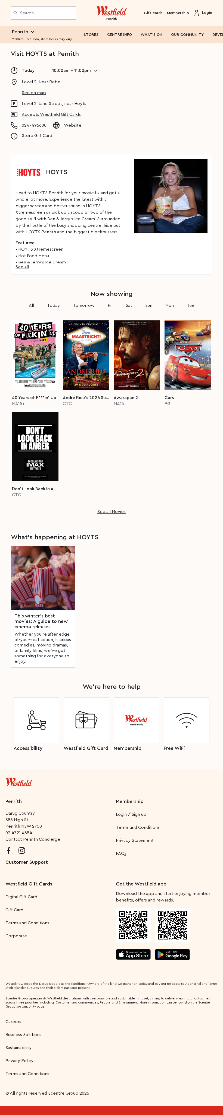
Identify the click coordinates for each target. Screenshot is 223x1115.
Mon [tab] (169, 305)
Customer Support (26, 862)
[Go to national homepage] (19, 781)
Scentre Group (63, 1093)
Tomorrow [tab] (84, 305)
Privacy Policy (19, 1061)
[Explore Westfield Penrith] (111, 13)
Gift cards (153, 13)
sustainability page (30, 1006)
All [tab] (31, 305)
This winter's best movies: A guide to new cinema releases (41, 621)
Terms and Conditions (138, 827)
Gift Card (14, 910)
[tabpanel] (111, 415)
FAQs (121, 853)
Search (27, 13)
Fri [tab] (110, 305)
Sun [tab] (148, 305)
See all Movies (111, 511)
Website (72, 125)
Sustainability (18, 1048)
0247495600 (34, 125)
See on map (34, 93)
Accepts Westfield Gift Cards (51, 114)
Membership (178, 13)
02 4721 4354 (18, 833)
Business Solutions (23, 1035)
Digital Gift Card (21, 897)
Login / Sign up (131, 814)
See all (22, 267)
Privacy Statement (135, 840)
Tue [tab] (190, 305)
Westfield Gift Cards (28, 883)
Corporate (16, 936)
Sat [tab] (129, 305)
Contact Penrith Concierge (32, 839)
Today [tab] (53, 305)
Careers (13, 1022)
